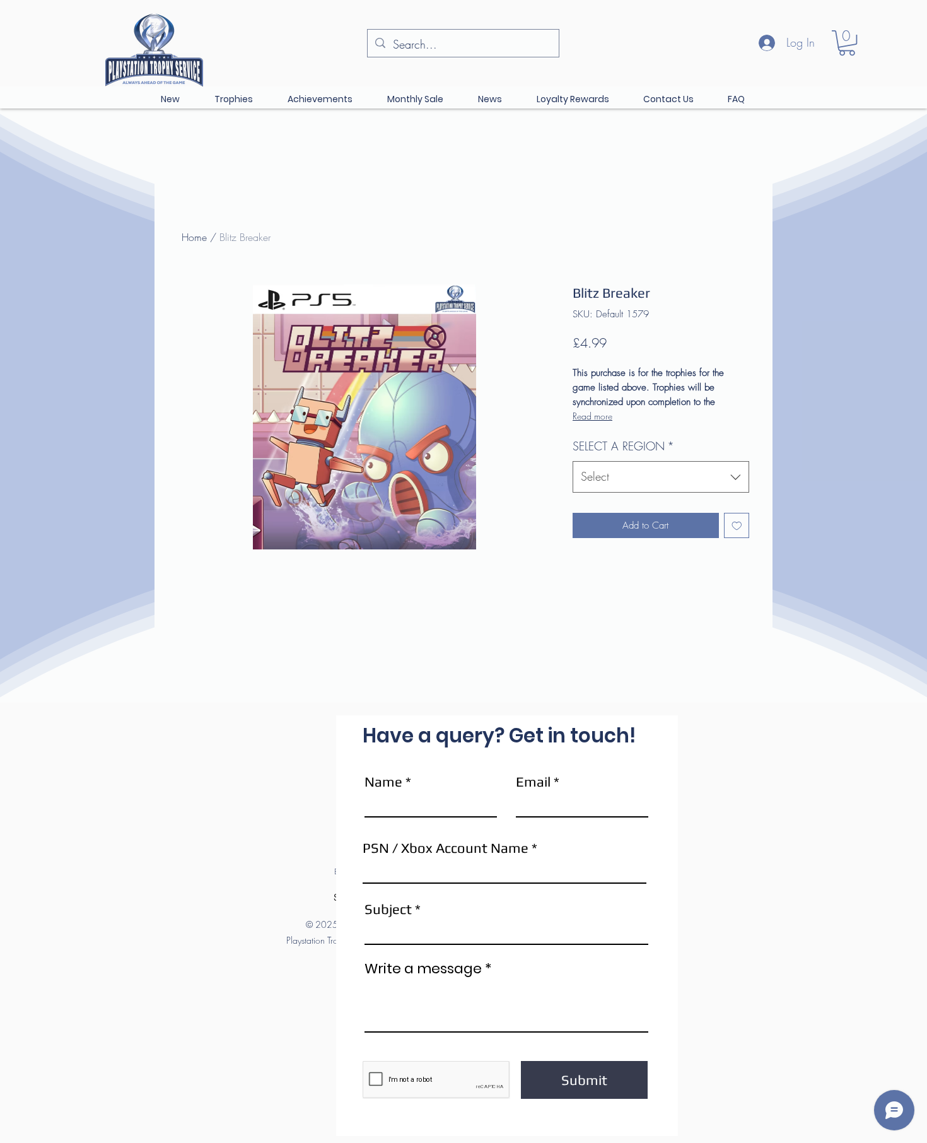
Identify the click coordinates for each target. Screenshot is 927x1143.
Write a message (423, 969)
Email (533, 781)
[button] (847, 43)
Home (194, 237)
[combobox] (661, 477)
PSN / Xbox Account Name (445, 848)
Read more (592, 416)
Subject (388, 909)
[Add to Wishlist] (737, 526)
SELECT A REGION (623, 446)
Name (383, 781)
